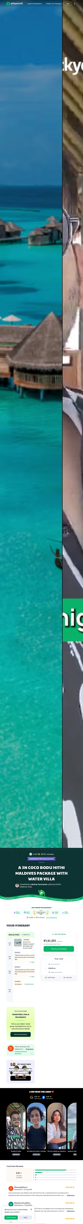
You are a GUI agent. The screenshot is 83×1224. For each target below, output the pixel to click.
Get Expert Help (20, 1078)
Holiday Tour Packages (54, 4)
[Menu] (74, 4)
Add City (49, 964)
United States (11, 1217)
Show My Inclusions (20, 1034)
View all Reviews (51, 917)
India (25, 1217)
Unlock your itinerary (59, 949)
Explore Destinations (35, 4)
